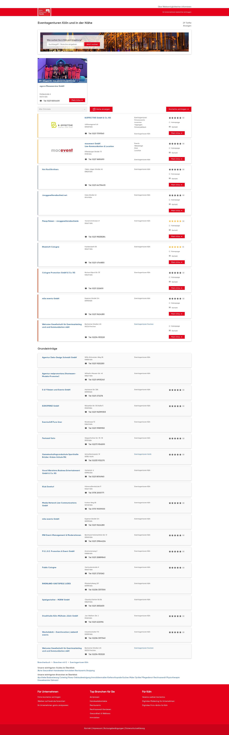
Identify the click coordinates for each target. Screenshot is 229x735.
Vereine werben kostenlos (153, 697)
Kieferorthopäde (114, 677)
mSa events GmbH (50, 298)
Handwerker (59, 670)
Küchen (125, 677)
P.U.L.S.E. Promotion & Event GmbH (58, 551)
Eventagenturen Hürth (142, 454)
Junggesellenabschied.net (54, 195)
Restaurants (80, 670)
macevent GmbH (99, 145)
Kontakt (175, 127)
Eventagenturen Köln (79, 662)
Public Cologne (49, 567)
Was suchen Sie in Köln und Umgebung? (64, 40)
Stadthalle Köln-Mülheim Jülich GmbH (60, 616)
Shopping (90, 670)
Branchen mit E (60, 662)
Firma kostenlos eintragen (49, 697)
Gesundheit (48, 670)
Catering (63, 677)
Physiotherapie (173, 677)
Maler (131, 677)
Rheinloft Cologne (50, 247)
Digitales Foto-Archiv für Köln (155, 705)
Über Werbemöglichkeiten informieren (174, 7)
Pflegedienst (147, 677)
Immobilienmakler (99, 677)
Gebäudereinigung (82, 677)
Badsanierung (53, 677)
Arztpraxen (94, 697)
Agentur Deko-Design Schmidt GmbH (59, 357)
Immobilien (69, 670)
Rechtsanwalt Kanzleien (100, 709)
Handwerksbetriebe (98, 701)
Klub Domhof (48, 487)
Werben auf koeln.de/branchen (51, 701)
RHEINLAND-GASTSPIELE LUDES (56, 583)
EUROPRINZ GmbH (50, 406)
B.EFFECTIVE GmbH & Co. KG (98, 118)
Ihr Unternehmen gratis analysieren (53, 705)
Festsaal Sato (48, 438)
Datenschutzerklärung (135, 728)
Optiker (138, 677)
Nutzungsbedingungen (114, 728)
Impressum (97, 728)
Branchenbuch (44, 662)
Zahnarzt (54, 680)
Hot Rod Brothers (50, 169)
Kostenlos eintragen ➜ (179, 109)
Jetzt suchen (92, 44)
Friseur (70, 677)
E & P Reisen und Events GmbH (56, 390)
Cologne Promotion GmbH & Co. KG (58, 273)
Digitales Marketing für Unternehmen (158, 701)
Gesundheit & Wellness (100, 713)
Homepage (175, 122)
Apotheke (42, 677)
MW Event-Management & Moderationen (61, 535)
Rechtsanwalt (160, 677)
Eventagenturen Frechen (143, 324)
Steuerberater (44, 680)
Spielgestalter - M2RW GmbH (56, 600)
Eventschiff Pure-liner (52, 422)
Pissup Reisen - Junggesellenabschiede (60, 221)
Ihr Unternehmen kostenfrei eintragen (177, 12)
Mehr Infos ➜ (77, 100)
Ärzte (40, 670)
